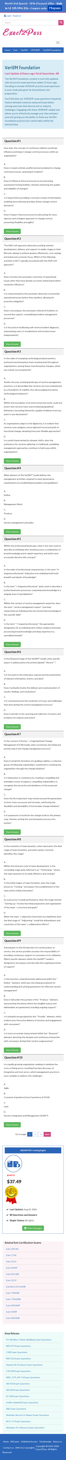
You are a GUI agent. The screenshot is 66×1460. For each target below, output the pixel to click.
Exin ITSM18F (12, 1293)
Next (47, 1134)
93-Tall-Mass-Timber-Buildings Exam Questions (29, 1339)
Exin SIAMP (11, 1267)
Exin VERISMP (13, 1305)
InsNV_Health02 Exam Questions (22, 1402)
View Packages (34, 1228)
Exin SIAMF (11, 1311)
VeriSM (24, 50)
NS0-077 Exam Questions (18, 1346)
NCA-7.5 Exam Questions (18, 1421)
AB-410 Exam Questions (18, 1383)
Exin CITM (11, 1255)
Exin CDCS (11, 1261)
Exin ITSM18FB (13, 1299)
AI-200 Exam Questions (17, 1396)
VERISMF (35, 50)
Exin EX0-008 (12, 1274)
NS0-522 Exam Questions (18, 1358)
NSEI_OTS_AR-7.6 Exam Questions (23, 1377)
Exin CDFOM (12, 1249)
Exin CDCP (11, 1280)
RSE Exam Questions (16, 1408)
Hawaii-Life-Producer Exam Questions (24, 1364)
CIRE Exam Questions (16, 1352)
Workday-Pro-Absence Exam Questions (25, 1427)
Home (7, 50)
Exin (15, 50)
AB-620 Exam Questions (18, 1390)
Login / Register (13, 15)
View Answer (12, 231)
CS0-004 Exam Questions (18, 1371)
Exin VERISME (13, 1318)
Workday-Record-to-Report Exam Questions (27, 1415)
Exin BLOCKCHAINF (16, 1286)
